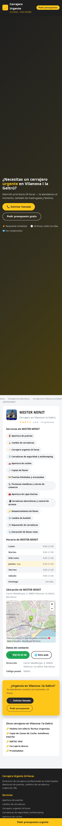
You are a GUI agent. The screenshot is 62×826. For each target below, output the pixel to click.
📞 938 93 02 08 (18, 654)
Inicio (2, 398)
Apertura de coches (12, 816)
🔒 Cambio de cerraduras (21, 442)
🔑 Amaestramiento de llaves (23, 511)
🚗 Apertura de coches (19, 463)
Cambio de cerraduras (13, 804)
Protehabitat (16, 750)
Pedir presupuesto (48, 7)
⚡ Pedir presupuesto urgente (31, 822)
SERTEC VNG (15, 741)
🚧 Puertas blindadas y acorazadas (26, 477)
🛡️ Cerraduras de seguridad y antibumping (30, 456)
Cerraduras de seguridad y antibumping (22, 812)
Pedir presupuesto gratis (22, 216)
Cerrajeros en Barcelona (18, 398)
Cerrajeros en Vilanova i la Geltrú (47, 398)
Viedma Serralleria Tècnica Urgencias (29, 728)
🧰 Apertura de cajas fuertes (23, 494)
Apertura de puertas (12, 800)
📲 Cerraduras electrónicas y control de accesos (28, 503)
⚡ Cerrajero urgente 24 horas (23, 449)
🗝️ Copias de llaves (18, 470)
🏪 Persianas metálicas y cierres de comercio (26, 486)
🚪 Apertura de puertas (20, 435)
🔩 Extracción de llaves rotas (23, 531)
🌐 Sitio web (41, 654)
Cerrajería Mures (18, 746)
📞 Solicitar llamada (19, 206)
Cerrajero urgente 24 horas (16, 808)
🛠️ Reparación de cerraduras (23, 525)
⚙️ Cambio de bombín (19, 518)
